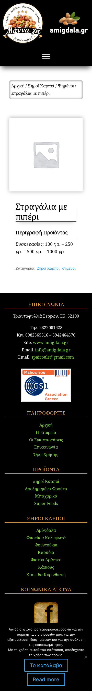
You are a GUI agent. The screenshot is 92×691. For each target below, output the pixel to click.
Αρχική (18, 86)
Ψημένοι (66, 86)
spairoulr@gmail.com (52, 357)
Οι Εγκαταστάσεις (46, 440)
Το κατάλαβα (46, 665)
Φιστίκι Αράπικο (46, 560)
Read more (46, 679)
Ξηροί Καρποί (41, 86)
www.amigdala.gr (50, 342)
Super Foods (46, 503)
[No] (85, 656)
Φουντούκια (45, 545)
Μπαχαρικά (46, 496)
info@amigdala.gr (52, 350)
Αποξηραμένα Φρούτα (46, 489)
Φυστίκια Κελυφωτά (46, 538)
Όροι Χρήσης (46, 454)
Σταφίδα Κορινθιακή (46, 574)
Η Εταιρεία (46, 432)
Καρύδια (46, 552)
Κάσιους (46, 567)
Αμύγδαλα (46, 530)
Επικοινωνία (46, 447)
